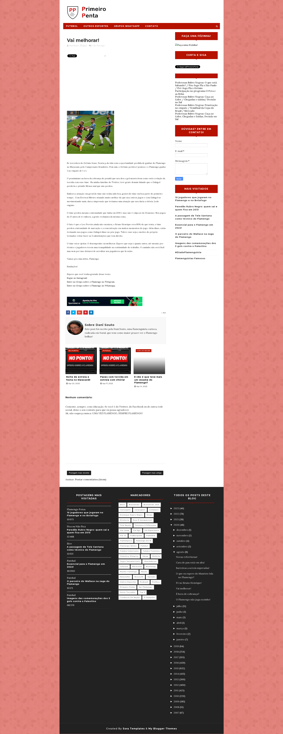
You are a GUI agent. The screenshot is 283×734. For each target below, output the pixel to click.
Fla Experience (152, 530)
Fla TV (123, 536)
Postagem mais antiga (151, 473)
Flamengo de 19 (143, 541)
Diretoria (124, 520)
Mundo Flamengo (128, 572)
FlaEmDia (150, 536)
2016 (176, 662)
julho (179, 606)
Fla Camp (124, 530)
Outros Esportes (95, 26)
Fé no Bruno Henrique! (189, 582)
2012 (176, 684)
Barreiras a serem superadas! (192, 567)
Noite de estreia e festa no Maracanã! (78, 378)
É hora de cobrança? (187, 593)
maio (179, 617)
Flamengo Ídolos (128, 546)
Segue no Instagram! (77, 278)
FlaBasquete (136, 536)
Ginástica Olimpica (129, 556)
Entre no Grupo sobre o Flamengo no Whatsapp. (91, 285)
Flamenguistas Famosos (190, 258)
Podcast (144, 582)
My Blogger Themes (162, 728)
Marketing (151, 567)
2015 (176, 668)
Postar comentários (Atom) (90, 479)
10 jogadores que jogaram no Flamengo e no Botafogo (85, 514)
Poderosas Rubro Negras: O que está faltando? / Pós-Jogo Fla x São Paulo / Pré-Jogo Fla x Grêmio (196, 85)
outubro (181, 540)
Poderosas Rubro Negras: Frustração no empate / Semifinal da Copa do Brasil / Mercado (196, 108)
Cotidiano (154, 510)
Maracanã (137, 567)
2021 (176, 519)
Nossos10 (138, 577)
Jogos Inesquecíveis (130, 561)
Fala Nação (125, 525)
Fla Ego (137, 530)
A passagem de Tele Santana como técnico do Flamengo (85, 548)
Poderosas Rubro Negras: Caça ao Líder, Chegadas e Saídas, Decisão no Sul (196, 116)
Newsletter (125, 577)
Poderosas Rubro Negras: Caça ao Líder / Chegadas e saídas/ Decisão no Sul (195, 99)
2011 (176, 690)
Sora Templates (134, 728)
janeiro (180, 639)
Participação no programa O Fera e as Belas (195, 92)
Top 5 (142, 592)
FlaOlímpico (126, 541)
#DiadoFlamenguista (188, 252)
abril (179, 622)
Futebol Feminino (151, 551)
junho (179, 611)
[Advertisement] (166, 10)
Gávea (145, 556)
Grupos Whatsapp (127, 26)
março (180, 628)
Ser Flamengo (145, 587)
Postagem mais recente (79, 473)
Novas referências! (186, 556)
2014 (177, 673)
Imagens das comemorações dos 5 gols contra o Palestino (88, 600)
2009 (177, 701)
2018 (176, 651)
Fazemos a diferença (145, 525)
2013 (176, 679)
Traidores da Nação (130, 597)
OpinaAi (151, 577)
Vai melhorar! (183, 588)
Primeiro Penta (127, 587)
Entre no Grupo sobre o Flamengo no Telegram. (91, 282)
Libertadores (150, 561)
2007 (177, 712)
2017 (176, 657)
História (156, 556)
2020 (177, 524)
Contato (151, 26)
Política (156, 582)
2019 (177, 646)
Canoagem (125, 510)
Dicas (149, 515)
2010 (177, 696)
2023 (177, 508)
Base (122, 505)
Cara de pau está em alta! (190, 562)
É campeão (149, 597)
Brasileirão (134, 505)
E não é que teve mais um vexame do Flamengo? (148, 380)
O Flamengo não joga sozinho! (193, 599)
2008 (177, 707)
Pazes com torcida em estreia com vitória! (114, 378)
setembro (182, 546)
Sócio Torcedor (128, 592)
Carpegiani (140, 510)
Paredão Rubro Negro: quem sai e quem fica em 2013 (88, 531)
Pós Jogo (101, 45)
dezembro (182, 529)
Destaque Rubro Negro (131, 515)
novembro (182, 535)
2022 (177, 513)
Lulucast (124, 567)
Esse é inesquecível (142, 520)
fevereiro (181, 633)
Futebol (72, 26)
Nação (144, 572)
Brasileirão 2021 (151, 505)
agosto (180, 551)
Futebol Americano (129, 551)
